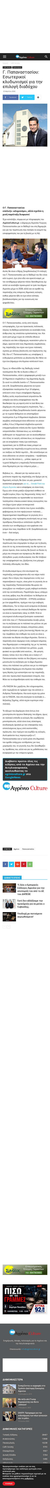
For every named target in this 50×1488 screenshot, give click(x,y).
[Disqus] (25, 969)
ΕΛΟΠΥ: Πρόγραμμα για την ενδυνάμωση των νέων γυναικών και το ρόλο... (32, 1415)
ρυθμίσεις (29, 1478)
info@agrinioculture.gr (30, 1349)
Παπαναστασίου (28, 849)
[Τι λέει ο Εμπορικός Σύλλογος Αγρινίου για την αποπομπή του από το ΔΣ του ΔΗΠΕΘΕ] (9, 888)
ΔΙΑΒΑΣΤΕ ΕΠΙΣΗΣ (12, 878)
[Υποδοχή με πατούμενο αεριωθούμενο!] (9, 916)
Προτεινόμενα (17, 67)
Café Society (15, 63)
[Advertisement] (25, 26)
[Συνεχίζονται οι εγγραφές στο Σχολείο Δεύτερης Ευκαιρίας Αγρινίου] (9, 1389)
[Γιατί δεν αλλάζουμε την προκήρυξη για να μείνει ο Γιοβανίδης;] (9, 903)
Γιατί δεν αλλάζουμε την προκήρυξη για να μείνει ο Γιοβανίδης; (31, 903)
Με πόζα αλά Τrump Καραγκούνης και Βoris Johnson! (28, 1402)
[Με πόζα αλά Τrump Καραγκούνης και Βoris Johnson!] (9, 1402)
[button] (46, 56)
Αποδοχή (8, 1483)
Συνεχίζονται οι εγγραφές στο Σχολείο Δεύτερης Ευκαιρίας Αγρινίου (31, 1388)
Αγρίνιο (16, 849)
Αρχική (5, 63)
